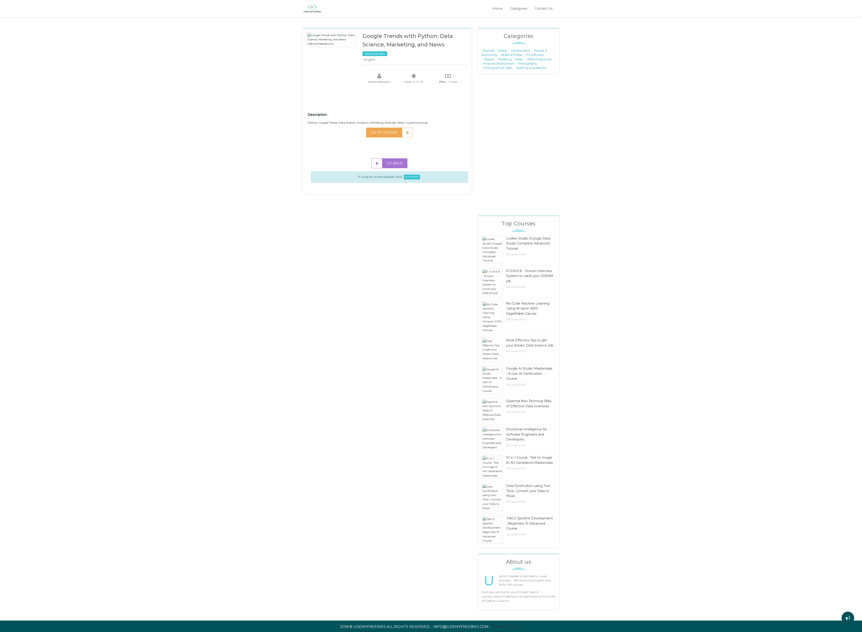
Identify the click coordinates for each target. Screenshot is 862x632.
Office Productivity (539, 59)
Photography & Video (497, 68)
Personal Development (499, 63)
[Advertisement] (389, 101)
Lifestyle (488, 59)
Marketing (505, 59)
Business (488, 50)
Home (498, 9)
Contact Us (543, 9)
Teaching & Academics (531, 68)
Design (502, 50)
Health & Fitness (511, 55)
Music (519, 59)
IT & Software (535, 55)
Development (520, 50)
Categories (518, 9)
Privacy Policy (507, 627)
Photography (527, 63)
